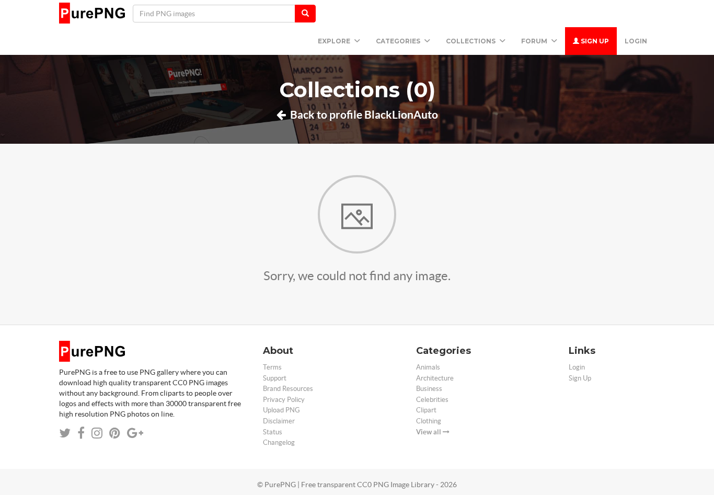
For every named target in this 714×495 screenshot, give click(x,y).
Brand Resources (288, 389)
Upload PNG (281, 410)
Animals (428, 367)
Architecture (435, 378)
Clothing (428, 421)
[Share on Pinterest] (114, 433)
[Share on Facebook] (81, 433)
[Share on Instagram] (96, 433)
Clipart (426, 410)
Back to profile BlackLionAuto (363, 114)
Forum (535, 41)
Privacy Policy (284, 400)
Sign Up (594, 41)
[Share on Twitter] (65, 433)
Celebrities (432, 400)
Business (429, 389)
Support (274, 378)
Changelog (279, 442)
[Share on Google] (135, 433)
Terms (272, 367)
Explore (335, 41)
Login (636, 41)
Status (272, 432)
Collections (471, 41)
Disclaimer (279, 421)
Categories (399, 41)
